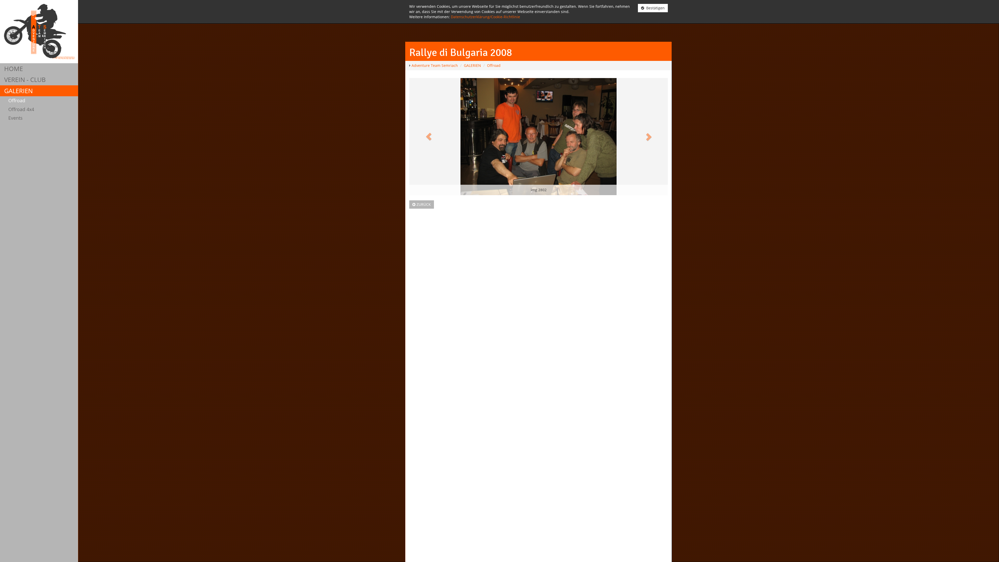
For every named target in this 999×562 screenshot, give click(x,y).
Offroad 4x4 (21, 109)
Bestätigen (654, 7)
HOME (13, 68)
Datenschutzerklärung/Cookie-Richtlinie (485, 16)
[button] (428, 136)
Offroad (16, 100)
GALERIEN (18, 90)
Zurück (423, 204)
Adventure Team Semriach (435, 65)
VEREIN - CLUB (25, 79)
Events (15, 118)
